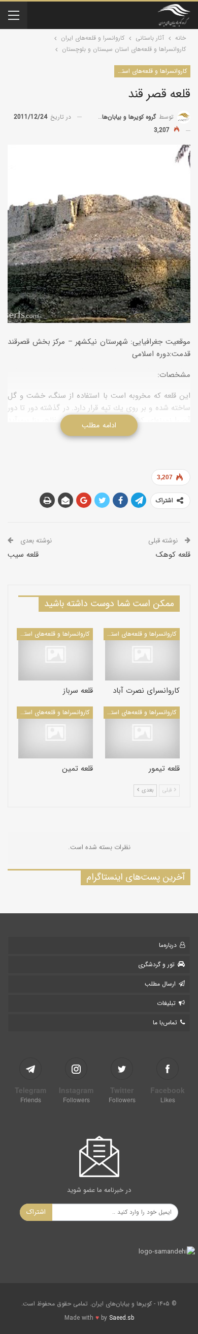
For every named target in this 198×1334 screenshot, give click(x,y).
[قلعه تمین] (55, 732)
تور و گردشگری (156, 964)
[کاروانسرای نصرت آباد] (142, 654)
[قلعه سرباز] (55, 654)
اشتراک (36, 1212)
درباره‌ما (168, 945)
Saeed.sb (121, 1318)
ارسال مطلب (160, 984)
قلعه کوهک (173, 555)
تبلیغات (166, 1003)
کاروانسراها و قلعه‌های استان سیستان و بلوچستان (150, 71)
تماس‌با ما (165, 1022)
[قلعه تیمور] (142, 732)
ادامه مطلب (99, 425)
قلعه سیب (23, 555)
